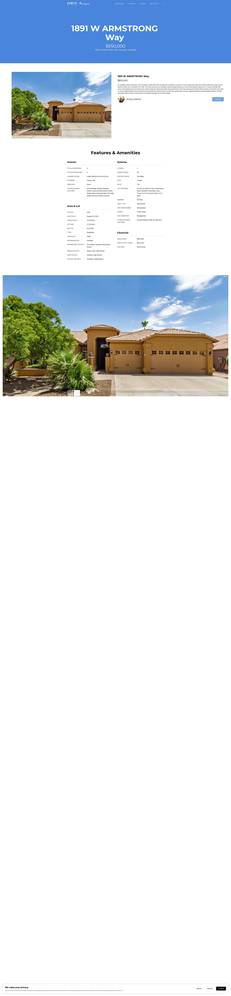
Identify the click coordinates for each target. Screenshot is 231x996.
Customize (210, 988)
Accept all (221, 988)
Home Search (131, 3)
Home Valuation (119, 3)
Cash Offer (143, 3)
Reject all (199, 988)
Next (77, 393)
